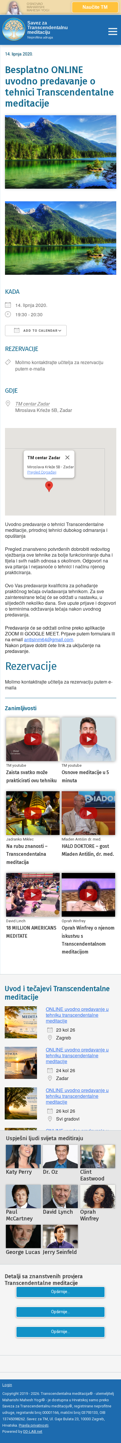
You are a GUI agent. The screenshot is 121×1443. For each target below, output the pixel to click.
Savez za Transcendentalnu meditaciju (47, 28)
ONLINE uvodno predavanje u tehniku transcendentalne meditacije (77, 1015)
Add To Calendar (40, 331)
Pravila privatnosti (33, 1425)
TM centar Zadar (32, 403)
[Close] (67, 457)
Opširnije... (60, 1291)
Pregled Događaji (41, 472)
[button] (49, 486)
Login (7, 1385)
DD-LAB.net (32, 1431)
